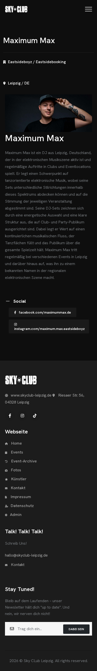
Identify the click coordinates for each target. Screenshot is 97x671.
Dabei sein (76, 629)
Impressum (21, 496)
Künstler (18, 479)
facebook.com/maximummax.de (45, 312)
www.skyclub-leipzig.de (31, 395)
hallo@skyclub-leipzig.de (26, 555)
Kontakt (17, 487)
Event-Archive (24, 461)
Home (16, 443)
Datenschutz (22, 505)
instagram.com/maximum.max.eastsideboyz (49, 328)
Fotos (15, 470)
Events (17, 452)
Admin (16, 514)
